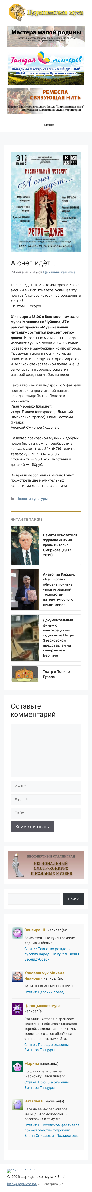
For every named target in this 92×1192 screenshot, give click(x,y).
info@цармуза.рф (22, 1184)
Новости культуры (32, 498)
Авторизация (53, 1184)
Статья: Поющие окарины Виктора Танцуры (46, 1047)
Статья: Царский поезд (44, 992)
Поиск (73, 899)
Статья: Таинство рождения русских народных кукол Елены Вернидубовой (51, 954)
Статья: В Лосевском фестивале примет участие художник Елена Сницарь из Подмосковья (52, 1130)
